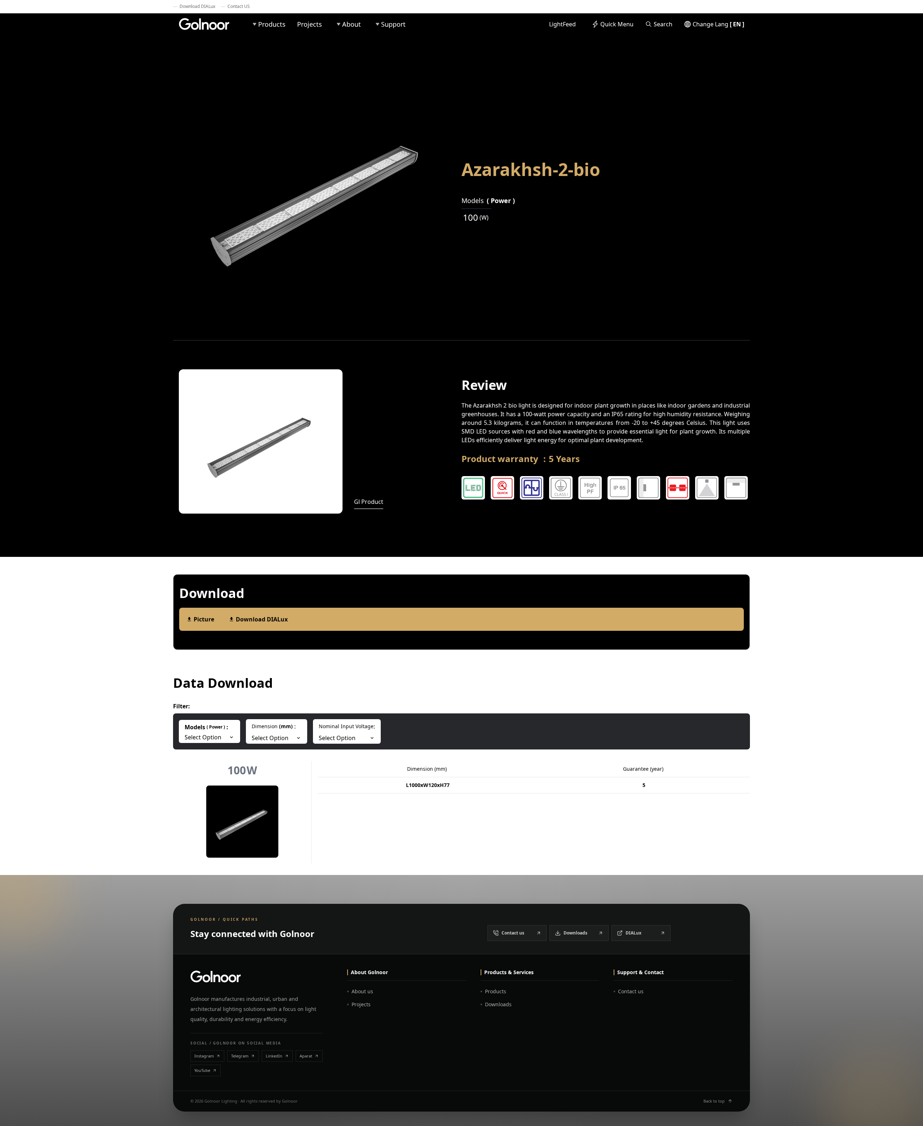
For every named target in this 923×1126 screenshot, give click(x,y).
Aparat (306, 1056)
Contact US (239, 6)
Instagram (204, 1056)
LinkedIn (274, 1056)
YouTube (202, 1070)
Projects (309, 24)
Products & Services (509, 972)
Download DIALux (197, 6)
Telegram (239, 1056)
